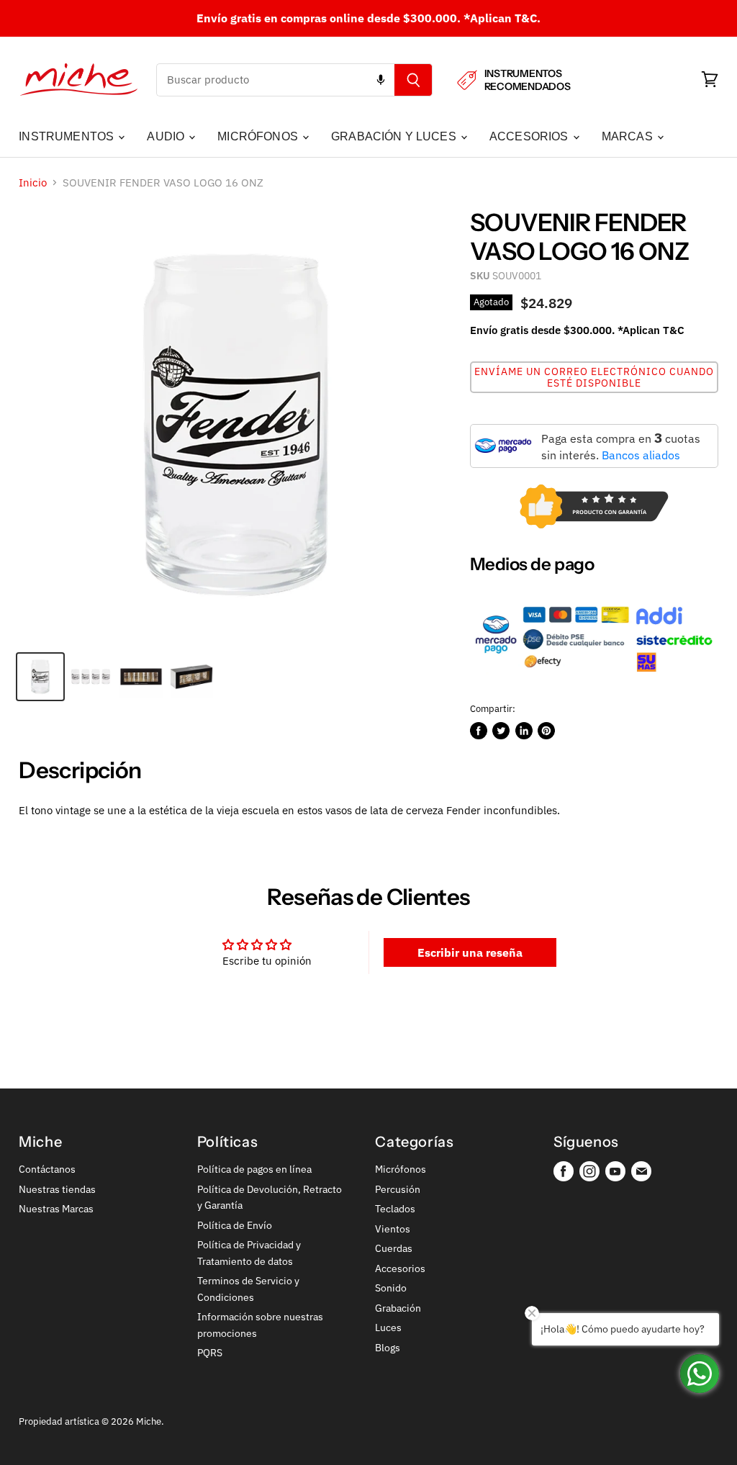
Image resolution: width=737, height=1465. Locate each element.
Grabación (398, 1308)
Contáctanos (47, 1169)
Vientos (392, 1228)
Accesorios (400, 1268)
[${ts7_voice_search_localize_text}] (380, 79)
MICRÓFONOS (259, 136)
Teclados (395, 1208)
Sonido (391, 1287)
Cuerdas (393, 1248)
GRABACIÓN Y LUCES (395, 136)
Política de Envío (234, 1225)
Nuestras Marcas (56, 1208)
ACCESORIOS (530, 136)
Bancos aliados (641, 455)
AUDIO (167, 136)
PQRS (209, 1352)
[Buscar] (413, 79)
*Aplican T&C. (502, 18)
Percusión (397, 1189)
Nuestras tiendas (57, 1189)
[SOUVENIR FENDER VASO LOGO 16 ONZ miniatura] (40, 677)
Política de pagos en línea (254, 1169)
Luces (388, 1327)
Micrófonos (400, 1169)
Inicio (33, 182)
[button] (594, 377)
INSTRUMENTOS (68, 136)
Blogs (387, 1347)
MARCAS (629, 136)
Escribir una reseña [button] (470, 952)
